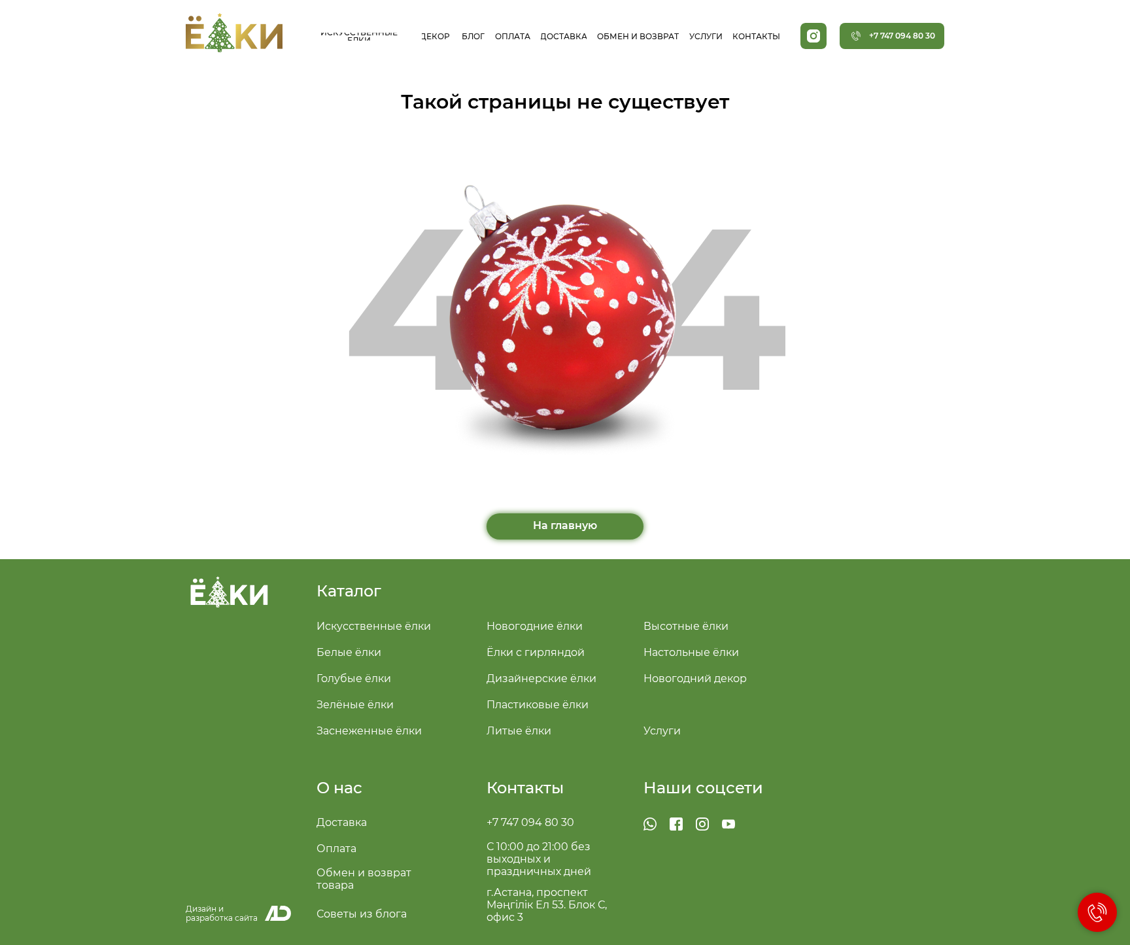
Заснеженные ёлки (369, 731)
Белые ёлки (349, 652)
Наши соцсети (703, 787)
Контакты (525, 787)
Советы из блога (362, 914)
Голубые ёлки (354, 678)
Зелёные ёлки (355, 704)
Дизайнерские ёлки (541, 678)
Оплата (336, 848)
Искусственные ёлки (374, 626)
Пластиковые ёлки (538, 704)
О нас (339, 787)
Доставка (342, 822)
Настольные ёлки (691, 652)
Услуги (662, 731)
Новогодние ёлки (535, 626)
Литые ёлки (519, 731)
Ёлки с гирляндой (536, 652)
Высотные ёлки (685, 626)
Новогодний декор (695, 678)
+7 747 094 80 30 (530, 822)
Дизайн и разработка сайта (222, 913)
